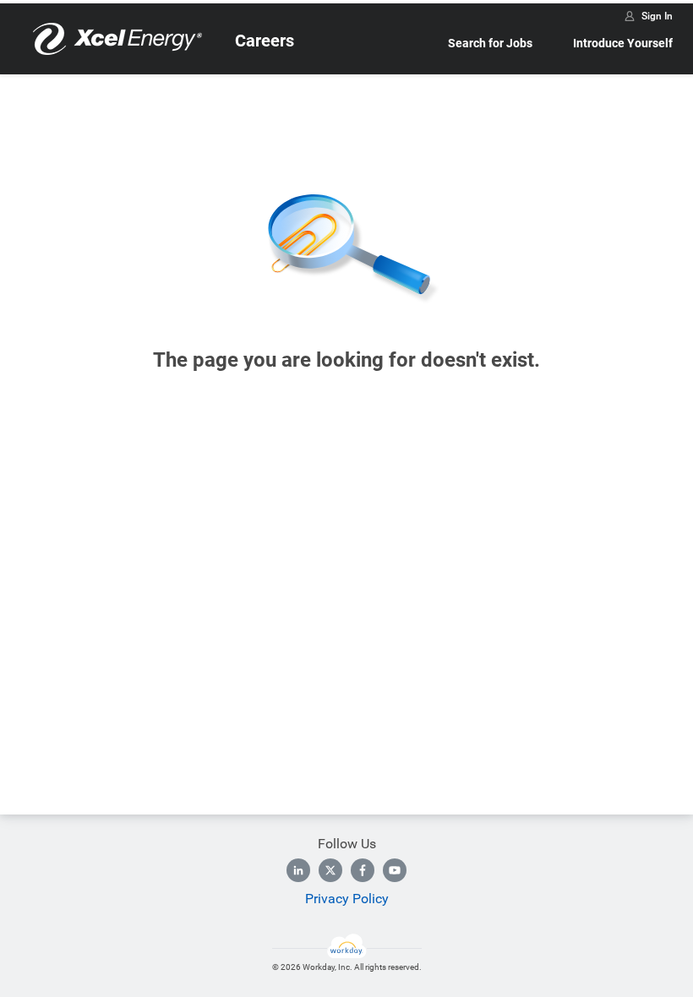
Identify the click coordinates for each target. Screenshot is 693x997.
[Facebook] (362, 870)
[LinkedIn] (298, 870)
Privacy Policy (347, 899)
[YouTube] (395, 870)
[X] (330, 870)
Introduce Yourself (623, 43)
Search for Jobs (490, 43)
